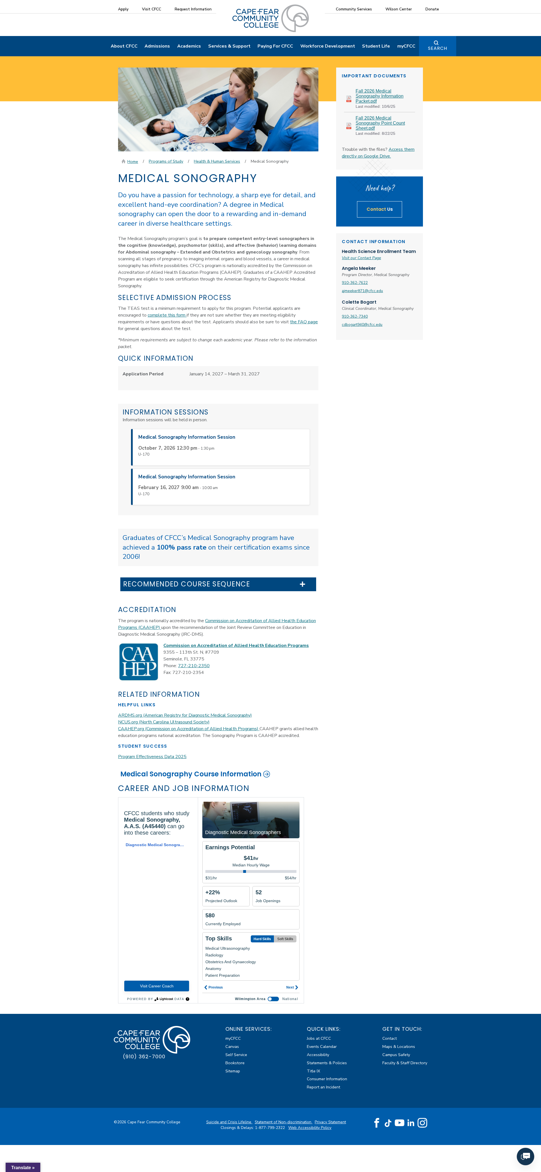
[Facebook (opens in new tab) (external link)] (377, 1123)
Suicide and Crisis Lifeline (229, 1122)
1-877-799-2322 (270, 1127)
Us (380, 209)
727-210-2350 (194, 666)
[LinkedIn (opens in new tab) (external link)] (411, 1123)
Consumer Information (327, 1079)
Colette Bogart (359, 302)
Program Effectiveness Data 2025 (152, 757)
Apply (123, 9)
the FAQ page (304, 322)
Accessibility (318, 1054)
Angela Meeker (359, 268)
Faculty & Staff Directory (404, 1063)
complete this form (167, 315)
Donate (432, 9)
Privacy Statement (330, 1122)
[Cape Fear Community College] (270, 18)
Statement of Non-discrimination (283, 1122)
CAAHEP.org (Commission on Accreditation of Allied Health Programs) (189, 729)
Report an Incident (323, 1087)
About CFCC (124, 46)
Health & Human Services (217, 161)
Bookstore (235, 1063)
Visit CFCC (151, 9)
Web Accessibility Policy (309, 1127)
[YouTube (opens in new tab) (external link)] (399, 1123)
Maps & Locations (398, 1046)
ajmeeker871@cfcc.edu (362, 290)
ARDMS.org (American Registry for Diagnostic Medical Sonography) (185, 715)
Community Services (354, 9)
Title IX (313, 1071)
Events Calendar (322, 1046)
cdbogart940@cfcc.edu (362, 324)
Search (437, 48)
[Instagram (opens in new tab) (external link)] (422, 1123)
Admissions (157, 46)
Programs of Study (166, 161)
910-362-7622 (355, 282)
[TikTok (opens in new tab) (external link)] (388, 1123)
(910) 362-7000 (144, 1056)
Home (132, 161)
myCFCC (406, 46)
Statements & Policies (327, 1063)
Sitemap (232, 1071)
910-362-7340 (355, 316)
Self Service (236, 1054)
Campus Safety (396, 1054)
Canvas (232, 1046)
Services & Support (229, 46)
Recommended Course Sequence (186, 584)
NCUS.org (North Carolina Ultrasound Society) (164, 722)
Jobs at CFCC (319, 1038)
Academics (189, 46)
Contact (389, 1038)
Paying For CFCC (275, 46)
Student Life (376, 46)
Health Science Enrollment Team (379, 251)
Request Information (193, 9)
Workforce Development (327, 46)
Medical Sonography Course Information (190, 774)
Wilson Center (398, 9)
